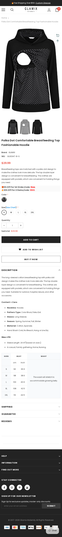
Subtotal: (6, 231)
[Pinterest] (19, 487)
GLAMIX (12, 152)
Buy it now (31, 259)
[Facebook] (4, 487)
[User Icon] (49, 9)
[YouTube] (27, 487)
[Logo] (31, 9)
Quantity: (6, 220)
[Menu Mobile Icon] (3, 10)
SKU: (3, 156)
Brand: (4, 152)
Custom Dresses (43, 3)
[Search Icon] (12, 9)
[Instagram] (12, 487)
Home (4, 18)
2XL (32, 212)
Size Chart (11, 207)
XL (25, 212)
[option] (31, 70)
